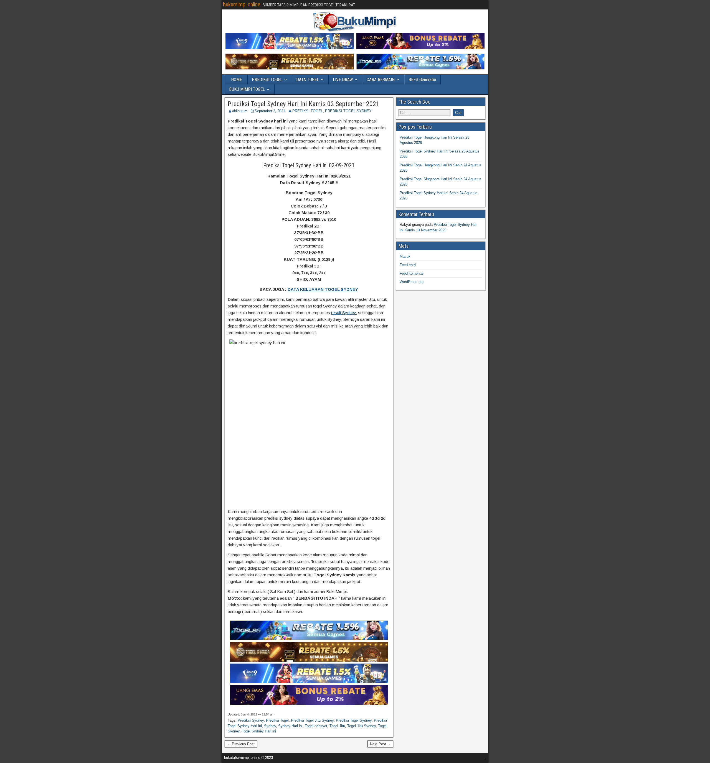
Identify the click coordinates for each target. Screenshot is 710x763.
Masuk (405, 256)
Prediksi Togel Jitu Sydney (312, 720)
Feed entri (408, 265)
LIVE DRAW (343, 79)
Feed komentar (412, 273)
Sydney (270, 726)
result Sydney (343, 312)
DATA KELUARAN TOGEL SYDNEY (323, 289)
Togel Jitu (337, 726)
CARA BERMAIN (381, 79)
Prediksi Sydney (251, 720)
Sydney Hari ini (290, 726)
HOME (236, 79)
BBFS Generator (423, 79)
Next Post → (380, 744)
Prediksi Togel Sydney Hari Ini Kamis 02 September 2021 (303, 104)
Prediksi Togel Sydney (354, 720)
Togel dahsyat (316, 726)
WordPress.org (412, 282)
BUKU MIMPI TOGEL (247, 89)
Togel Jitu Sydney (361, 726)
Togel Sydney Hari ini (259, 731)
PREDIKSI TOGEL (267, 79)
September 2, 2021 (270, 111)
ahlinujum (239, 111)
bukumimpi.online (241, 4)
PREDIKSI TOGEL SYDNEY (348, 111)
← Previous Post (241, 744)
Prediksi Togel (277, 720)
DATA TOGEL (307, 79)
